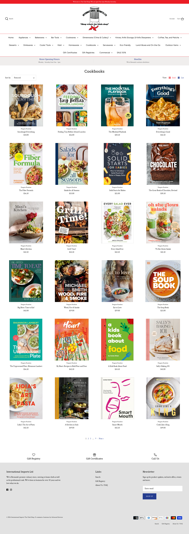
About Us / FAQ (101, 485)
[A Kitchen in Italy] (72, 398)
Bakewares (39, 37)
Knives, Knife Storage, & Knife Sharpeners (133, 37)
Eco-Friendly (125, 45)
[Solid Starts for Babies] (117, 164)
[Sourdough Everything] (26, 105)
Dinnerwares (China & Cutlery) (96, 37)
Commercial (105, 52)
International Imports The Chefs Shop (22, 517)
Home (10, 37)
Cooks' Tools (45, 45)
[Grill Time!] (72, 222)
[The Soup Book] (163, 281)
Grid (174, 78)
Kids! (60, 45)
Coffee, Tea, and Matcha (168, 37)
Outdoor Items (171, 45)
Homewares (74, 45)
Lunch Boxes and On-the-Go (148, 45)
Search (97, 477)
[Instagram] (11, 490)
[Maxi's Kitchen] (26, 222)
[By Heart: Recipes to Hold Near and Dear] (72, 340)
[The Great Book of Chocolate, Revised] (163, 164)
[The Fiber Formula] (26, 164)
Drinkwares (28, 45)
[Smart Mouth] (117, 398)
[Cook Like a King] (163, 398)
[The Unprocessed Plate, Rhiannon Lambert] (26, 340)
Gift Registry (100, 481)
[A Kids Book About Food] (117, 340)
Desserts (12, 45)
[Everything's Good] (163, 105)
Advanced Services (57, 517)
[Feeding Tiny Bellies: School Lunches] (72, 105)
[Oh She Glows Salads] (163, 222)
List (182, 78)
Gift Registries (88, 52)
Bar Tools (55, 37)
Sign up (149, 496)
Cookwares (71, 37)
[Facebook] (7, 490)
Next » (101, 438)
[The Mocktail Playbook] (117, 105)
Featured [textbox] (17, 78)
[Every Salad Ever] (117, 222)
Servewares (108, 45)
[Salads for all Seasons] (72, 164)
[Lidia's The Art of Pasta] (26, 398)
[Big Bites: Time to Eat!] (26, 281)
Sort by (8, 78)
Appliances (23, 37)
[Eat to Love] (117, 281)
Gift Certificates (70, 52)
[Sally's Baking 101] (163, 340)
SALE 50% (121, 52)
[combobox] (24, 78)
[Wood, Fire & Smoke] (72, 281)
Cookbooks (91, 45)
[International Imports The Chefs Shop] (94, 18)
